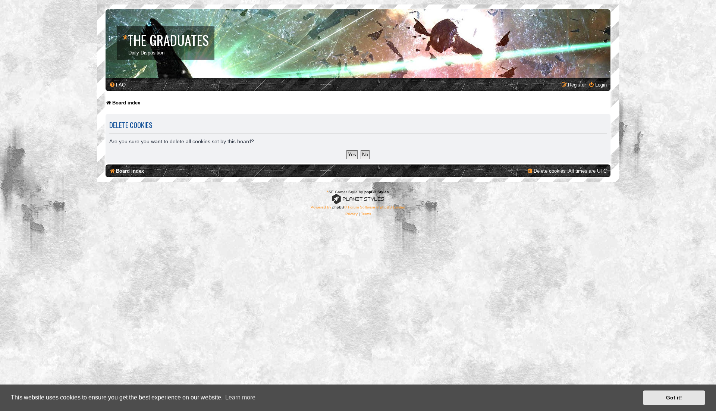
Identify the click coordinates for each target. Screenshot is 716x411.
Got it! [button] (674, 398)
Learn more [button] (240, 397)
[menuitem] (117, 84)
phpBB (338, 207)
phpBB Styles (376, 192)
